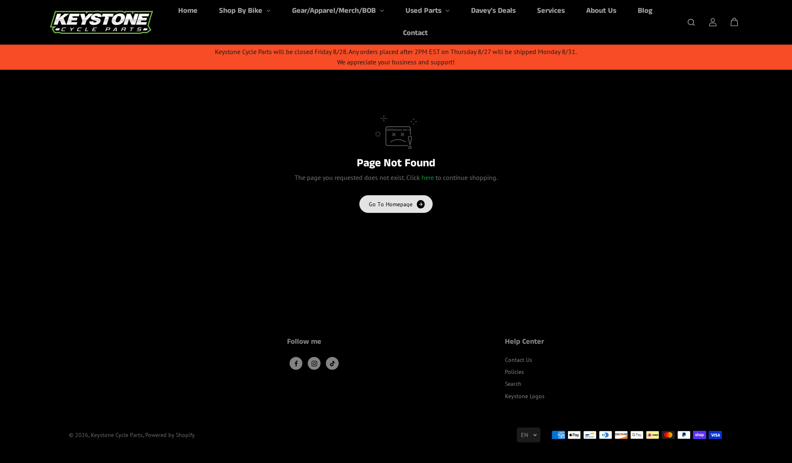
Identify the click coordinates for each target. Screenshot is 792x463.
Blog (645, 10)
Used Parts (424, 10)
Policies (514, 372)
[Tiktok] (332, 363)
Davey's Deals (493, 10)
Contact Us (518, 360)
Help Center (524, 342)
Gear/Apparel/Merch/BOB (335, 10)
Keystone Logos (524, 396)
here (428, 177)
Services (551, 10)
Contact (415, 33)
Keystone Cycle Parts (117, 435)
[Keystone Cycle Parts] (101, 22)
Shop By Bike (241, 10)
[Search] (691, 22)
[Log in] (713, 22)
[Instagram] (314, 363)
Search (513, 383)
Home (188, 10)
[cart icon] (734, 22)
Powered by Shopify (170, 435)
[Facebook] (296, 363)
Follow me (304, 342)
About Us (601, 10)
